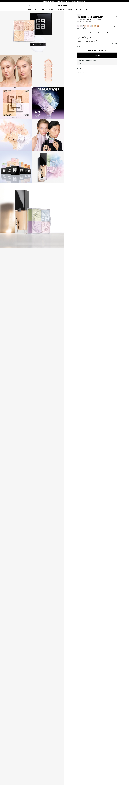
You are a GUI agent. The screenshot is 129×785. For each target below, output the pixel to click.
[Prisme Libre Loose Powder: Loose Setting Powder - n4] (16, 103)
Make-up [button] (70, 9)
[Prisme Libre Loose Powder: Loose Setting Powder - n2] (16, 71)
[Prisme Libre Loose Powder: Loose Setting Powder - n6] (16, 135)
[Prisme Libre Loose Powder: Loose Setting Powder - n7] (48, 135)
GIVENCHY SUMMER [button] (31, 9)
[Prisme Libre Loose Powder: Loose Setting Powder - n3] (48, 71)
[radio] (78, 26)
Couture (87, 9)
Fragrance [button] (61, 9)
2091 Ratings (89, 21)
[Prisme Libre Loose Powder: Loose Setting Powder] (32, 33)
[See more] (32, 87)
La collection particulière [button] (47, 9)
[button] (94, 5)
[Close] (127, 1)
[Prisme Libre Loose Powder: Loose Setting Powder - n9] (48, 167)
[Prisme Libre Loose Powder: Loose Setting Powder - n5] (48, 103)
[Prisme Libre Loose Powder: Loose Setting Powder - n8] (16, 167)
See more (80, 63)
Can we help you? (36, 5)
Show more (114, 43)
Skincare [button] (78, 9)
